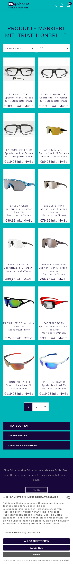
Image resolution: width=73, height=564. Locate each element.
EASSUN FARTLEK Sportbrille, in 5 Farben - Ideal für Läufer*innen (19, 268)
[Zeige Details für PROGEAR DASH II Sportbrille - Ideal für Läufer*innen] (19, 361)
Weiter (45, 407)
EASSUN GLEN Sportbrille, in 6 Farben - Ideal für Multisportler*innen (19, 210)
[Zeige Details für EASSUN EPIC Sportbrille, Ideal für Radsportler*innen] (19, 302)
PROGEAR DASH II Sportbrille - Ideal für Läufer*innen (19, 385)
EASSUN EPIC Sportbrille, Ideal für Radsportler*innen (19, 326)
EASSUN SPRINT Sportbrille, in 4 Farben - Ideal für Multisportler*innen (54, 210)
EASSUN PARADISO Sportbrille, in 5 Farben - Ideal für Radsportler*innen (54, 269)
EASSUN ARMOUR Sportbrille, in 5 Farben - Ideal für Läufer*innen (54, 153)
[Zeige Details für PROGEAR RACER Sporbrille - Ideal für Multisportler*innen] (54, 361)
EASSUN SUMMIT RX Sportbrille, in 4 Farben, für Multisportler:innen (53, 98)
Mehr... (36, 490)
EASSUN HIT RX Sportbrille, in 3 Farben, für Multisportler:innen (19, 98)
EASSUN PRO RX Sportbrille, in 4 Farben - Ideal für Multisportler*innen (54, 328)
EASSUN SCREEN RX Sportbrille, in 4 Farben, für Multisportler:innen (19, 153)
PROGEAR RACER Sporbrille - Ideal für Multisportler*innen (53, 385)
